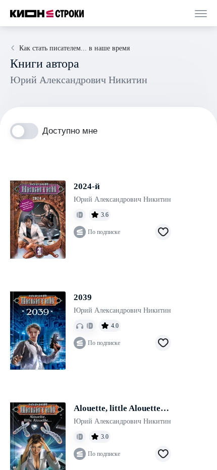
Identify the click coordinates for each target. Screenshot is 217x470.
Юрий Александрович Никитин (122, 199)
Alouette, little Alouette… (121, 408)
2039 (83, 297)
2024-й (87, 186)
